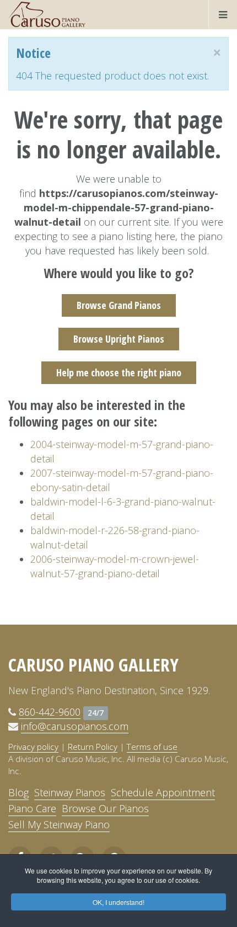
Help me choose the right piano (118, 372)
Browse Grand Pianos (119, 305)
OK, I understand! (118, 902)
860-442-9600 (49, 711)
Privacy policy (33, 746)
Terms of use (152, 746)
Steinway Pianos (69, 792)
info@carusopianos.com (74, 726)
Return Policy (92, 746)
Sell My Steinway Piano (59, 824)
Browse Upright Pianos (118, 338)
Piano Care (32, 808)
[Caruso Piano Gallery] (46, 14)
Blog (18, 792)
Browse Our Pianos (105, 808)
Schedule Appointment (163, 792)
